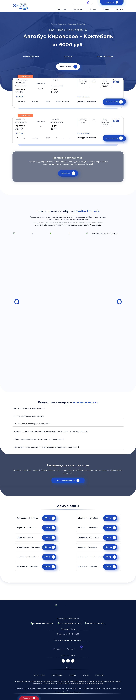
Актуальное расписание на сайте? (30, 408)
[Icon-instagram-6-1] (68, 661)
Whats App (57, 649)
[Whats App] (57, 647)
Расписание (78, 9)
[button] (86, 101)
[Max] (81, 647)
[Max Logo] (88, 2)
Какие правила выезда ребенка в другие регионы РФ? (39, 439)
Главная (54, 24)
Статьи (106, 9)
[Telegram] (71, 647)
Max (81, 649)
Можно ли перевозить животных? (29, 416)
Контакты (120, 9)
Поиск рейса (61, 9)
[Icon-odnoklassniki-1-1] (72, 661)
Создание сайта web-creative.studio (68, 692)
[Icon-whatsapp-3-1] (76, 2)
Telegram (70, 649)
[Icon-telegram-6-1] (82, 2)
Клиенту (93, 9)
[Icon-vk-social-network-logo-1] (63, 661)
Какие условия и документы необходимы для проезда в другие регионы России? (51, 431)
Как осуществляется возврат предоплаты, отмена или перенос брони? (46, 447)
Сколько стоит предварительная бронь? (32, 424)
